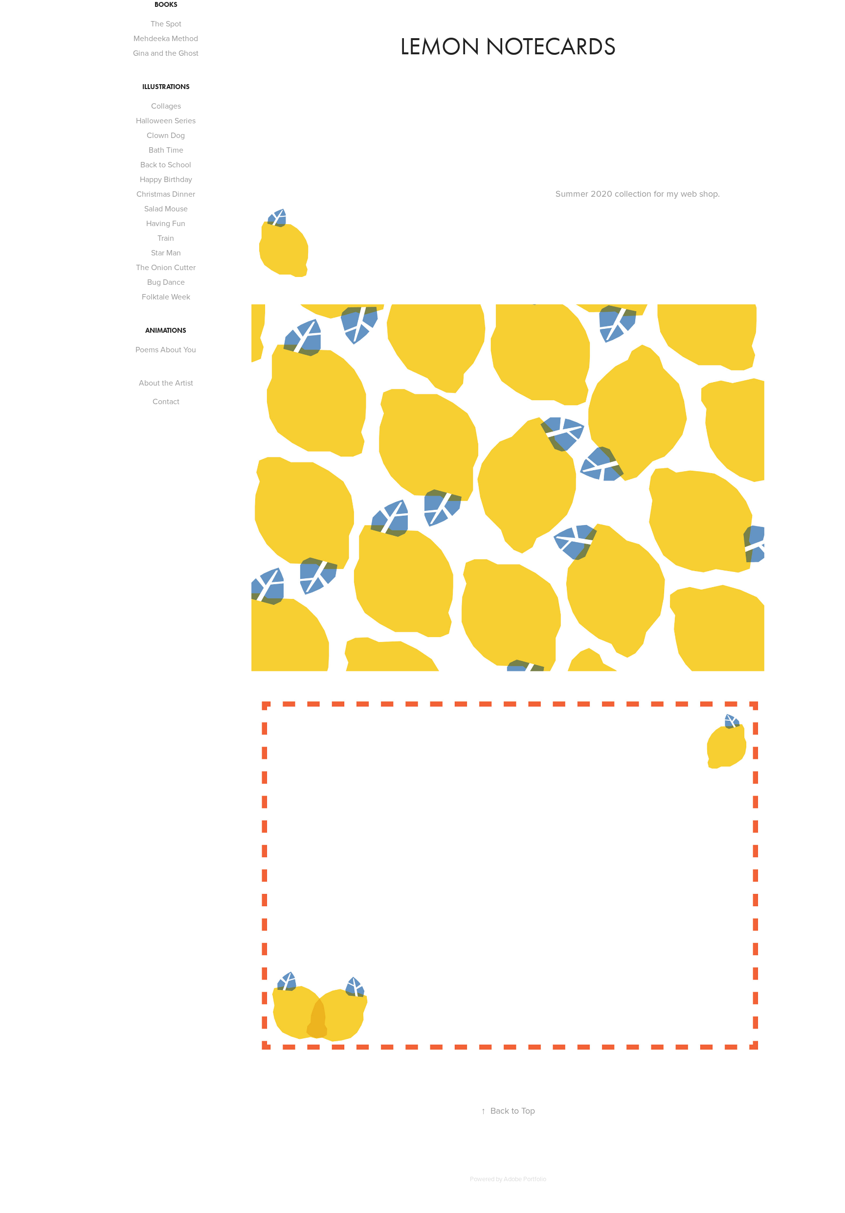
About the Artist (166, 382)
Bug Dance (166, 281)
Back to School (165, 164)
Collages (166, 105)
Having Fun (165, 223)
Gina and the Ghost (166, 52)
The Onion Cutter (166, 267)
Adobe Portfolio (525, 1178)
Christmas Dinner (165, 193)
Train (165, 237)
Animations (165, 330)
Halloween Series (166, 120)
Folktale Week (166, 296)
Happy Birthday (166, 179)
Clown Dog (166, 135)
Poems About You (165, 349)
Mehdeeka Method (165, 38)
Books (166, 4)
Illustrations (166, 87)
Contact (166, 401)
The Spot (166, 23)
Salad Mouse (166, 208)
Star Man (166, 252)
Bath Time (166, 149)
